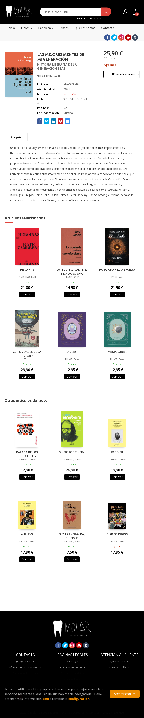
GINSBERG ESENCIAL (72, 452)
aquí (45, 698)
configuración (78, 698)
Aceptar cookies (125, 694)
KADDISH (117, 452)
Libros (25, 28)
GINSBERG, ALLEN (49, 75)
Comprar (27, 294)
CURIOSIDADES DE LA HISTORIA (27, 353)
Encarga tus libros (119, 667)
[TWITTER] (114, 37)
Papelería (45, 28)
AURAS (72, 351)
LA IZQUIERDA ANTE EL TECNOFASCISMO (72, 271)
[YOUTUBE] (128, 37)
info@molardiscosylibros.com (25, 667)
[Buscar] (106, 12)
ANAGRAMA (71, 84)
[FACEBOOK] (107, 37)
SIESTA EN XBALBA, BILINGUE (72, 536)
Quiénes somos (119, 661)
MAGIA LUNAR (117, 351)
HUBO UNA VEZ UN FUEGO (117, 269)
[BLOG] (135, 37)
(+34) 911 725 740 (25, 661)
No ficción (69, 94)
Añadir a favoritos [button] (127, 74)
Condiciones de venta (72, 667)
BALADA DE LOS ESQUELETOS (27, 454)
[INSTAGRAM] (121, 37)
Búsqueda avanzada (89, 18)
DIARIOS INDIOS (117, 534)
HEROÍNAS (27, 269)
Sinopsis (16, 137)
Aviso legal (72, 661)
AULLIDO (27, 534)
